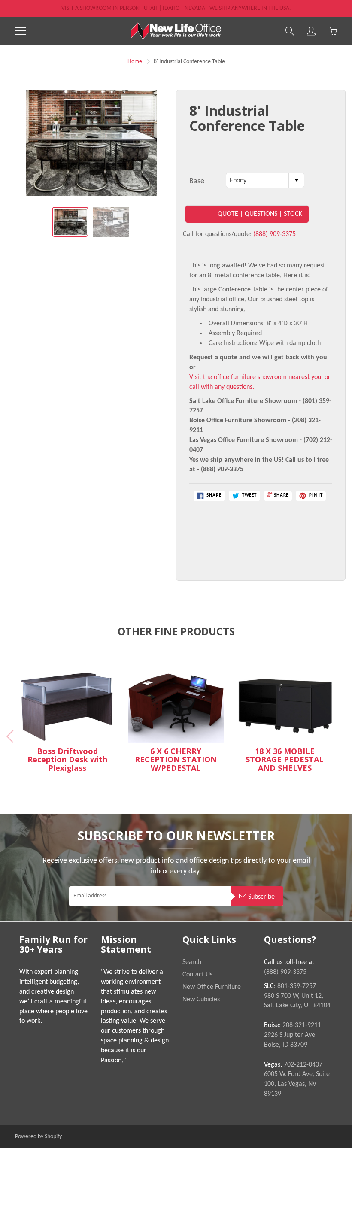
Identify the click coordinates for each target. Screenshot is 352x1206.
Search (191, 962)
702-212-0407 (303, 1064)
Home (134, 61)
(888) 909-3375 (274, 234)
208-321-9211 (301, 1025)
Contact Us (197, 974)
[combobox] (265, 180)
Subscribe (261, 897)
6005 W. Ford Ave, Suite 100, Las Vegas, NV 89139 (297, 1084)
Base (196, 181)
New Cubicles (201, 999)
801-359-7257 (296, 986)
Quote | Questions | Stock (260, 214)
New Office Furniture (211, 987)
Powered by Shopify (38, 1136)
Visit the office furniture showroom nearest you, (256, 377)
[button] (340, 736)
